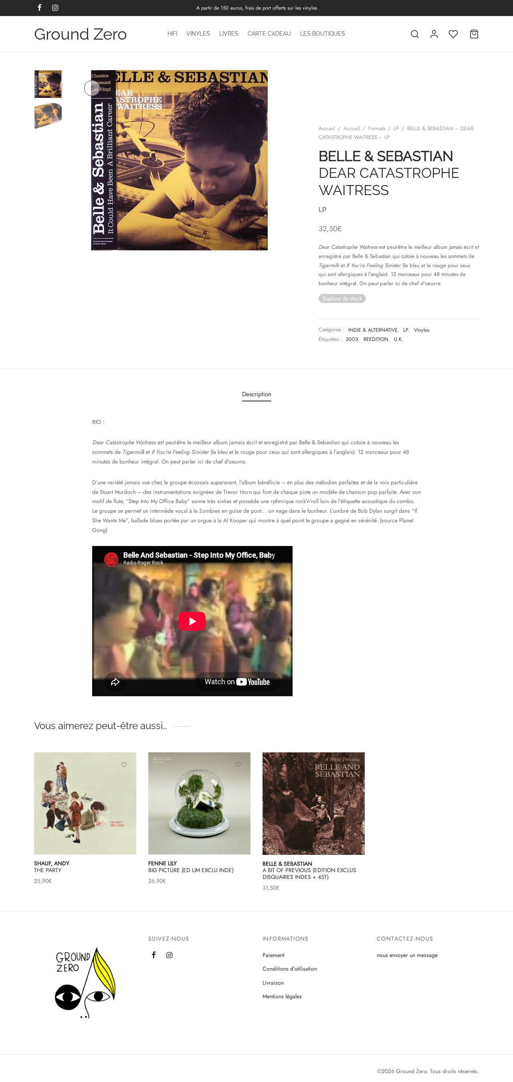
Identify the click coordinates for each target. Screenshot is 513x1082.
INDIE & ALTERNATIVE (373, 330)
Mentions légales (282, 996)
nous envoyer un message (407, 955)
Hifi (172, 33)
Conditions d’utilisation (290, 969)
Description (256, 394)
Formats (376, 128)
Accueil (327, 128)
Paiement (273, 955)
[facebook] (153, 955)
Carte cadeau (269, 33)
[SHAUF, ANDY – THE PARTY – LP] (85, 803)
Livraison (273, 983)
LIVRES (228, 33)
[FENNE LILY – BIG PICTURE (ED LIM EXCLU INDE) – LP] (199, 803)
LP (396, 128)
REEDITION (376, 339)
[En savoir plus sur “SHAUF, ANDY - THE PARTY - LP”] (124, 783)
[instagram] (169, 955)
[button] (238, 783)
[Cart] (474, 34)
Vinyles (198, 33)
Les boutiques (322, 33)
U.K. (398, 339)
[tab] (256, 394)
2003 (352, 339)
